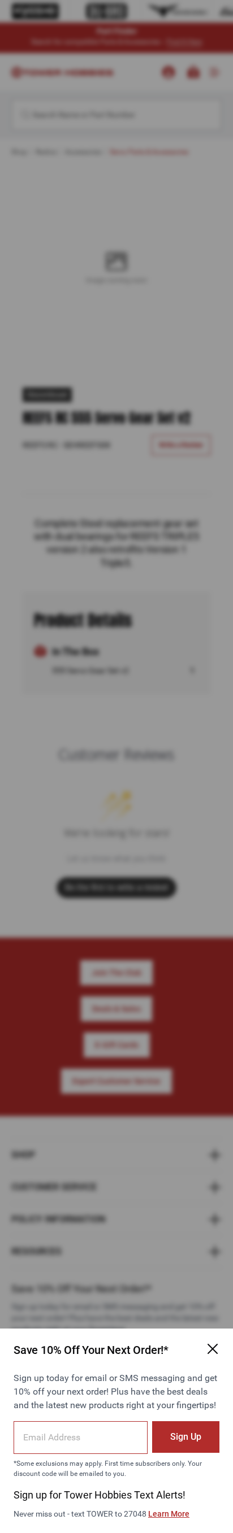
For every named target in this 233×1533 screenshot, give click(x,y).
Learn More (168, 1513)
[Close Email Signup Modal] (212, 1349)
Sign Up (185, 1436)
